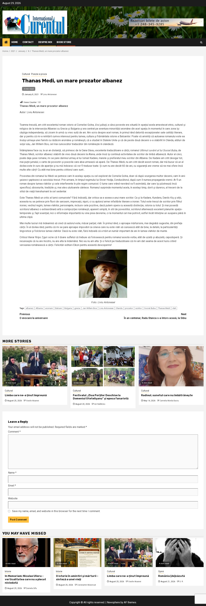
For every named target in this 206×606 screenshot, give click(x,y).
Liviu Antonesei (50, 94)
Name (12, 472)
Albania (39, 308)
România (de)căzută (171, 576)
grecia (77, 308)
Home (14, 42)
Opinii (161, 571)
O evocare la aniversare (34, 316)
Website (13, 498)
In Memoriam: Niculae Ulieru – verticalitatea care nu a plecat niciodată (25, 579)
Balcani (58, 308)
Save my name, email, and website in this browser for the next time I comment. (56, 511)
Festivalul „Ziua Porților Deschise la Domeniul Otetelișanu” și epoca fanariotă (100, 397)
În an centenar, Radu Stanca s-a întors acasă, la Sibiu (155, 316)
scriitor (138, 308)
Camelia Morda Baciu (169, 401)
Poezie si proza (39, 74)
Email (12, 485)
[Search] (201, 42)
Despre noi (45, 42)
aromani (49, 308)
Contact (28, 42)
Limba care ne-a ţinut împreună (26, 395)
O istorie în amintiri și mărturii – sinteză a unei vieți (77, 577)
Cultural (26, 74)
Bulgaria (68, 308)
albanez (29, 308)
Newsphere (113, 602)
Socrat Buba (150, 308)
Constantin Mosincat (86, 585)
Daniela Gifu (31, 588)
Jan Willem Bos (90, 308)
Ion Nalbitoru (99, 404)
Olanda (119, 308)
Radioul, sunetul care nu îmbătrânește (167, 395)
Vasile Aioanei (32, 401)
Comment (14, 431)
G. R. (181, 581)
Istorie (8, 571)
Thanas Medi (164, 308)
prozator (129, 308)
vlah (174, 308)
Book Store (64, 42)
